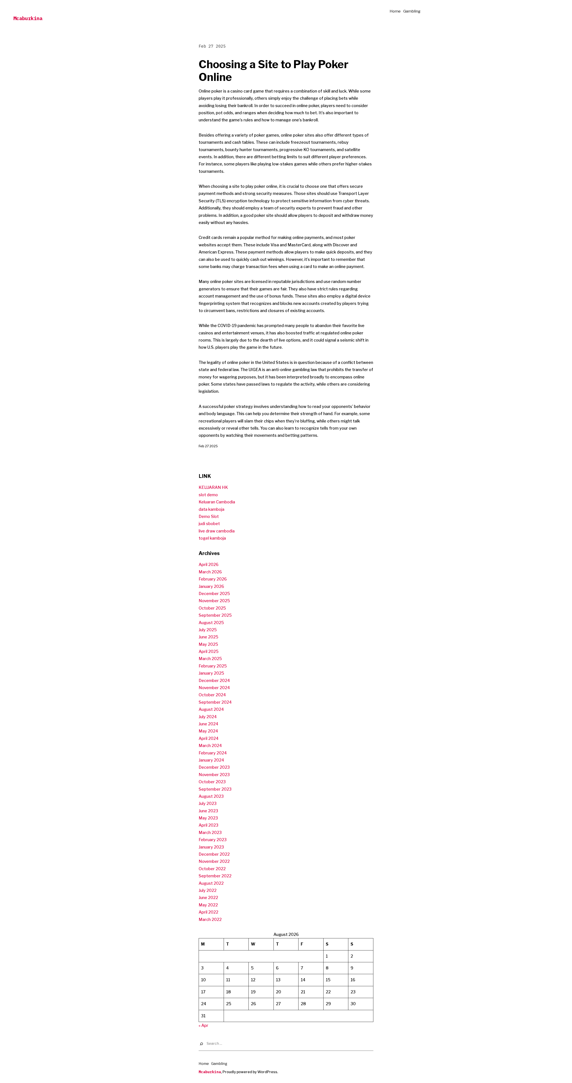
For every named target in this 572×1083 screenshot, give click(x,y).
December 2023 (214, 767)
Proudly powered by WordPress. (250, 1072)
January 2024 (211, 760)
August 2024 (211, 709)
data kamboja (211, 509)
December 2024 (214, 680)
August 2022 (211, 883)
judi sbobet (209, 523)
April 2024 (209, 738)
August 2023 (211, 796)
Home (395, 11)
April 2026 (209, 564)
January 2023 (211, 847)
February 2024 (213, 753)
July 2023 (208, 803)
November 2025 (214, 600)
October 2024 (212, 694)
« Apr (203, 1025)
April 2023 (208, 825)
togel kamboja (212, 538)
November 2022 (214, 861)
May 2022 (208, 905)
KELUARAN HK (213, 487)
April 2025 (209, 651)
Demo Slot (209, 516)
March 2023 (210, 832)
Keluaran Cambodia (217, 502)
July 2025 (208, 629)
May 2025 (208, 644)
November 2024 (214, 687)
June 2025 (208, 637)
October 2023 (212, 781)
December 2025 (214, 593)
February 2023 (213, 839)
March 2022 (210, 919)
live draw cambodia (217, 531)
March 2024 (210, 745)
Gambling (412, 11)
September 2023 (215, 789)
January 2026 (211, 586)
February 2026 (213, 579)
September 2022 (215, 876)
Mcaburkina (27, 18)
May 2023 (208, 818)
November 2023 (214, 774)
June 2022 (208, 897)
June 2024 (208, 724)
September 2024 (215, 702)
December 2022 (214, 854)
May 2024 (208, 731)
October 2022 (212, 868)
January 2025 (211, 673)
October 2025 (212, 608)
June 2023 (208, 811)
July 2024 (208, 716)
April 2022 (208, 912)
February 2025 (213, 666)
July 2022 (208, 890)
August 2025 (211, 622)
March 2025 (210, 658)
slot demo (208, 494)
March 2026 (210, 572)
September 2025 (215, 615)
